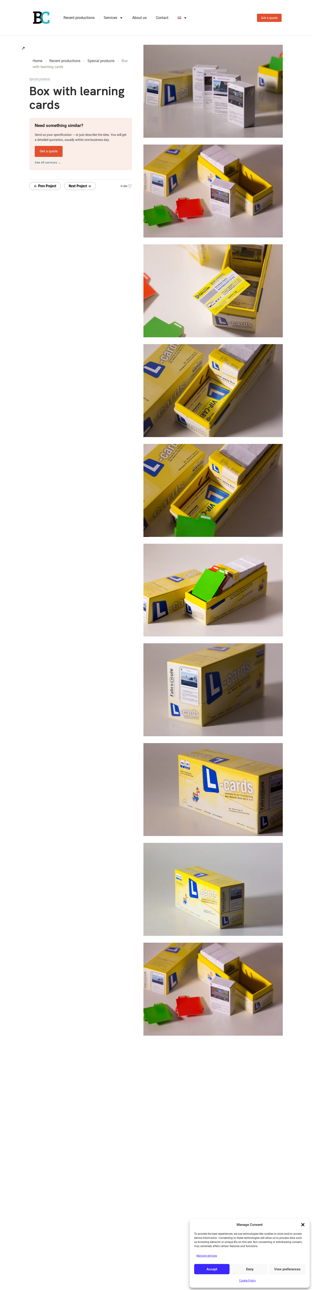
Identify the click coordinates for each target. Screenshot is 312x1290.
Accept (211, 1269)
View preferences (287, 1269)
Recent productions (79, 18)
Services (110, 18)
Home (37, 61)
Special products (100, 61)
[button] (303, 1224)
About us (139, 18)
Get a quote (269, 18)
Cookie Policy (247, 1280)
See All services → (48, 162)
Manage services (206, 1255)
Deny (250, 1269)
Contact (162, 18)
